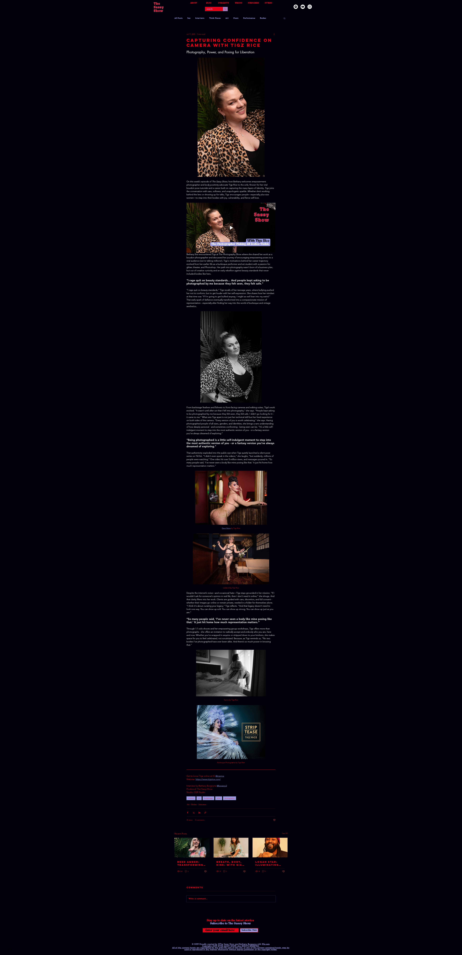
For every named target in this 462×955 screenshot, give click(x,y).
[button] (284, 18)
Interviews (199, 18)
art (199, 798)
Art (226, 18)
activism (191, 798)
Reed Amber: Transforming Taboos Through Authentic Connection (190, 863)
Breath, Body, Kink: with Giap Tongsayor (230, 863)
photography (229, 798)
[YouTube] (303, 7)
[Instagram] (310, 7)
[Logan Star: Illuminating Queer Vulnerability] (270, 847)
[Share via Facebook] (187, 812)
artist (219, 798)
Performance (249, 18)
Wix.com (266, 944)
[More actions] (274, 34)
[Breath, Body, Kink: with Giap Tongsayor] (231, 847)
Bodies (263, 18)
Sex (188, 18)
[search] (225, 9)
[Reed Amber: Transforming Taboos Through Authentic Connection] (191, 847)
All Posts (178, 18)
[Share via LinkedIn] (199, 812)
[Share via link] (205, 812)
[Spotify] (296, 7)
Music (235, 18)
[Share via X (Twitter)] (193, 812)
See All (285, 833)
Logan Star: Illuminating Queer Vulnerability (268, 863)
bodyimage (208, 798)
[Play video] (231, 228)
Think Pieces (215, 18)
